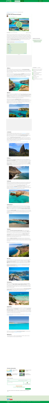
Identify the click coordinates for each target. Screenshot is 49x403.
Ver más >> (25, 53)
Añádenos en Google (29, 32)
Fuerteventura (10, 50)
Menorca (10, 46)
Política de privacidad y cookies (23, 401)
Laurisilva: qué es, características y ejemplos (23, 141)
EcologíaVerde (8, 12)
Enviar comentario (28, 388)
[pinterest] (11, 399)
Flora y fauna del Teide (18, 242)
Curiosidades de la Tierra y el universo (37, 40)
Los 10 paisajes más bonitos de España (15, 374)
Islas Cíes (10, 52)
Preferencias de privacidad (29, 401)
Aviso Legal (19, 401)
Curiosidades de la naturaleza (14, 12)
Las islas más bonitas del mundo (19, 42)
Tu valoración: (14, 387)
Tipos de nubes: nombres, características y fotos (37, 79)
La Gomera (10, 47)
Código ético (8, 402)
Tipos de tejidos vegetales (36, 73)
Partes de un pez (35, 77)
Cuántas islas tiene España (15, 370)
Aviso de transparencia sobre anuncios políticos (36, 401)
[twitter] (7, 399)
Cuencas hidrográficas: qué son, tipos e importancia (37, 75)
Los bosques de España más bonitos (28, 370)
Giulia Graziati (10, 16)
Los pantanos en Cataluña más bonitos (28, 374)
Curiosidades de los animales (37, 41)
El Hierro (10, 48)
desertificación (15, 187)
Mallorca (10, 45)
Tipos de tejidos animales (36, 76)
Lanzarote (10, 49)
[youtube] (10, 399)
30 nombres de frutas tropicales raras (37, 72)
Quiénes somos (15, 401)
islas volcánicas (24, 133)
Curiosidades (11, 12)
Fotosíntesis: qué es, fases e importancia (37, 69)
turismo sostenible (19, 264)
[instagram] (9, 399)
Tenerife (10, 51)
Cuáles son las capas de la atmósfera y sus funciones (37, 71)
